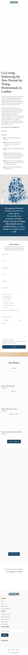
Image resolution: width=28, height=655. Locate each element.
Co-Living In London (6, 614)
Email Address (5, 254)
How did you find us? (7, 294)
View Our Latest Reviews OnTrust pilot (14, 569)
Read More (4, 388)
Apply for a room (5, 619)
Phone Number (5, 267)
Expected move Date (6, 317)
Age (3, 274)
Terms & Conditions (5, 608)
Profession (4, 281)
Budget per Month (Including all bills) (10, 310)
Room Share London (5, 616)
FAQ (2, 601)
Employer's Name (5, 287)
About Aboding (4, 621)
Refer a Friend (4, 624)
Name (3, 261)
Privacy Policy (4, 606)
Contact (3, 603)
